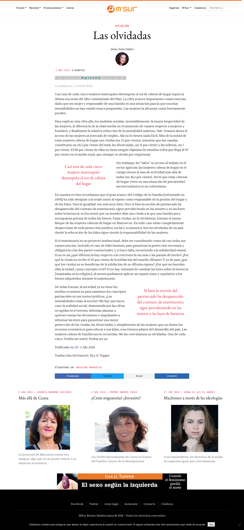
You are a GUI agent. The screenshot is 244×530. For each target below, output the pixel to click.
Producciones (52, 7)
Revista (34, 7)
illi (76, 347)
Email (139, 375)
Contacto (149, 504)
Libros (70, 7)
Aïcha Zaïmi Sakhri (122, 49)
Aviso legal (111, 504)
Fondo (20, 7)
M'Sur (185, 7)
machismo (82, 367)
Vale (211, 524)
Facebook (73, 375)
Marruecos (95, 367)
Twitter (107, 375)
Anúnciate (131, 504)
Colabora (200, 7)
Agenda (174, 7)
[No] (239, 525)
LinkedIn (172, 375)
